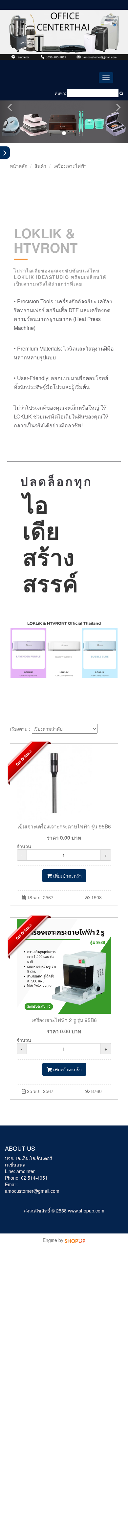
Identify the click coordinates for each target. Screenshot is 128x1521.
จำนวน (24, 846)
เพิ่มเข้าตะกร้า (67, 875)
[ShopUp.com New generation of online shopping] (75, 1240)
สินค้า (40, 165)
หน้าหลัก (18, 165)
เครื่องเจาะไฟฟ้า (70, 165)
